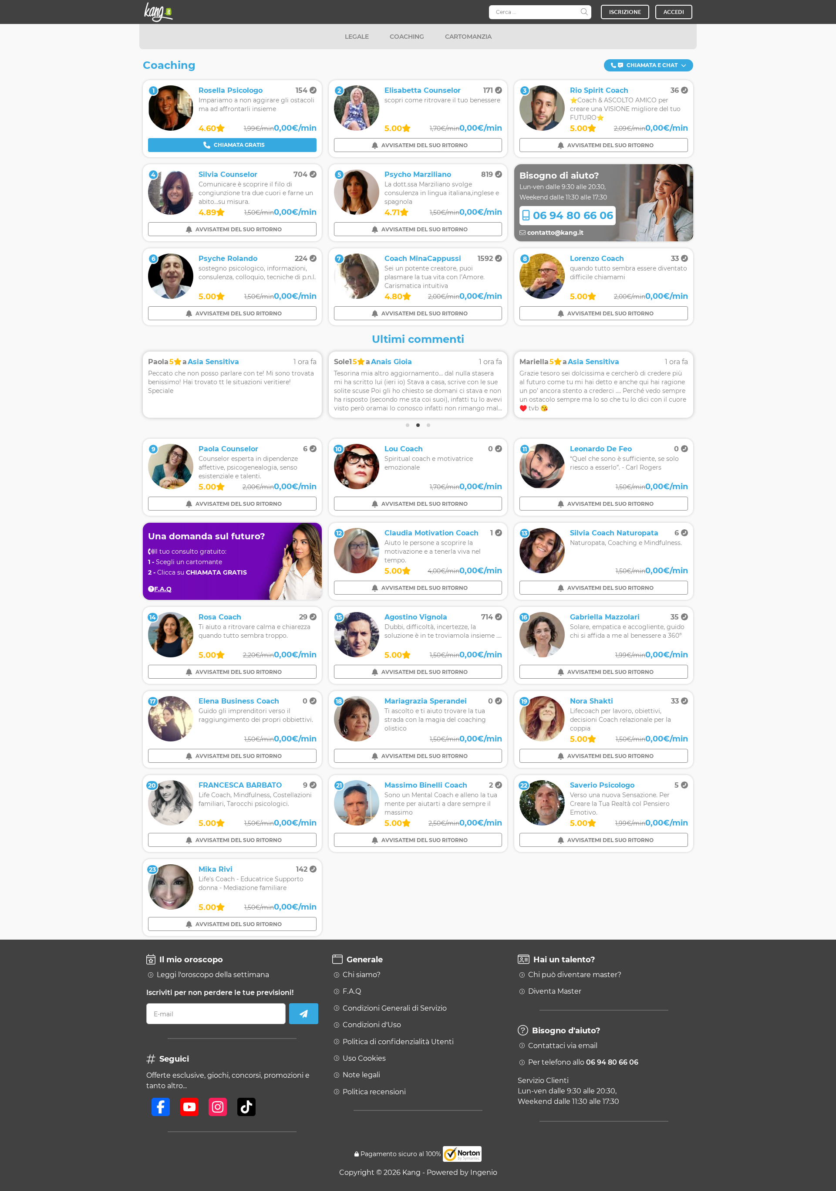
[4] (170, 212)
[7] (356, 296)
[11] (542, 487)
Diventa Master (554, 991)
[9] (170, 487)
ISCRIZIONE (625, 12)
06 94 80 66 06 (571, 215)
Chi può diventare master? (574, 975)
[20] (170, 823)
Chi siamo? (362, 975)
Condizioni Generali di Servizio (395, 1008)
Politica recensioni (374, 1092)
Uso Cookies (364, 1058)
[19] (542, 739)
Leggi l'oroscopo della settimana (213, 975)
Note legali (361, 1075)
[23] (170, 907)
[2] (356, 128)
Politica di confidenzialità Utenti (398, 1042)
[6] (170, 296)
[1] (170, 128)
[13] (542, 571)
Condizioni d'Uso (372, 1025)
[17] (170, 739)
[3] (542, 128)
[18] (356, 739)
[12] (356, 571)
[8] (542, 296)
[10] (356, 487)
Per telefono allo (583, 1062)
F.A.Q (352, 991)
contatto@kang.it (554, 233)
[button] (648, 65)
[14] (170, 655)
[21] (356, 823)
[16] (542, 655)
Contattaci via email (562, 1046)
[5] (356, 212)
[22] (542, 823)
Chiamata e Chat (652, 65)
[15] (356, 655)
